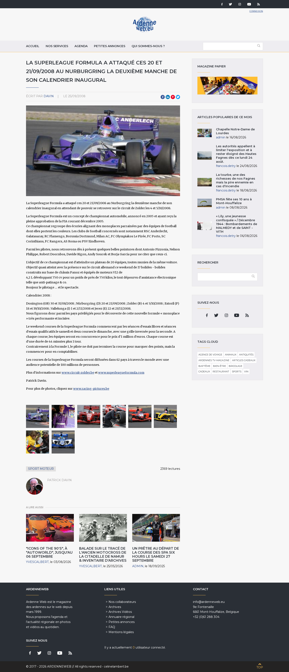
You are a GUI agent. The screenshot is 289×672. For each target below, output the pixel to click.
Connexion (256, 11)
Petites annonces (109, 46)
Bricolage (235, 366)
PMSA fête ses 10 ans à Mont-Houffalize (234, 201)
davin (49, 96)
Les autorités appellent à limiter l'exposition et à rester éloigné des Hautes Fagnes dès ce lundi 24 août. (236, 154)
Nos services (57, 46)
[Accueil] (144, 32)
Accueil (32, 46)
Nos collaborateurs (122, 602)
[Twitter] (230, 4)
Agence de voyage (210, 354)
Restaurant (221, 371)
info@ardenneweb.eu (209, 602)
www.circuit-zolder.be (78, 372)
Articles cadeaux (243, 360)
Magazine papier (227, 85)
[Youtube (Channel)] (249, 4)
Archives (115, 607)
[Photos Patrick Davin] (37, 416)
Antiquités (246, 354)
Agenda (81, 46)
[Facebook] (222, 4)
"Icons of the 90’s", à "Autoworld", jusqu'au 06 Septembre (49, 552)
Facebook (163, 97)
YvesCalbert (37, 562)
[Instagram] (239, 4)
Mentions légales (121, 632)
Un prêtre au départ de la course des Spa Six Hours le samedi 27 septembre (155, 554)
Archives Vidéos (120, 612)
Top (259, 667)
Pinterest (173, 97)
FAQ (112, 627)
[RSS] (258, 4)
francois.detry (226, 166)
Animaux (230, 354)
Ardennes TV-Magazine (213, 360)
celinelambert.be (116, 666)
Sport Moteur (41, 469)
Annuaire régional (121, 617)
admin (137, 566)
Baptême (204, 366)
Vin (246, 371)
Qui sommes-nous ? (148, 46)
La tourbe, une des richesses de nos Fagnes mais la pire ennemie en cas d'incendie (235, 180)
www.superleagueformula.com (121, 372)
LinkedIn (168, 97)
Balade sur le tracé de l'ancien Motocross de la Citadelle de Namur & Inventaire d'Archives (103, 554)
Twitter (178, 97)
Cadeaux (204, 371)
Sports (236, 371)
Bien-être (219, 366)
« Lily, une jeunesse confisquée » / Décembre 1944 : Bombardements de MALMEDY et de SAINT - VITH (236, 224)
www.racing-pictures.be (91, 389)
